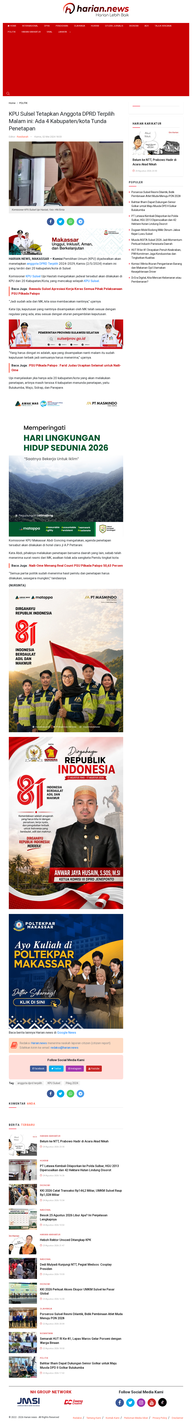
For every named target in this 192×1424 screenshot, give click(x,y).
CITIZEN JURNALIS (114, 26)
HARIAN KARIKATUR (31, 32)
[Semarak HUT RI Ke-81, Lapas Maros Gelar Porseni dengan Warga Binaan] (23, 1342)
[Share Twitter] (60, 221)
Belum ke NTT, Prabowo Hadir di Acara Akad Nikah (74, 1141)
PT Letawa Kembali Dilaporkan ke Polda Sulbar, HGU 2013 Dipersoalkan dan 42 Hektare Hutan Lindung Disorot (154, 219)
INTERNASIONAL (30, 26)
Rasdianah (22, 136)
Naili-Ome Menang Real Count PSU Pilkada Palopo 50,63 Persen (76, 565)
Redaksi (77, 1417)
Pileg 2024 (72, 1083)
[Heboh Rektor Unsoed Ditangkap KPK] (23, 1243)
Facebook (39, 1068)
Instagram (75, 1068)
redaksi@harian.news (64, 1047)
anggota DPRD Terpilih (42, 263)
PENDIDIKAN (62, 26)
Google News (66, 1032)
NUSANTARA (46, 1333)
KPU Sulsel (33, 276)
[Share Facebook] (51, 221)
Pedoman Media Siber (136, 1417)
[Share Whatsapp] (70, 221)
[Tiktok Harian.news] (162, 1402)
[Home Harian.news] (96, 9)
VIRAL (49, 32)
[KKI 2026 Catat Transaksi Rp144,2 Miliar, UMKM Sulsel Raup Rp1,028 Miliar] (23, 1194)
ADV (147, 26)
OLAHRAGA (79, 26)
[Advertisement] (96, 63)
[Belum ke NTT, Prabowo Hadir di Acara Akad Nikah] (23, 1145)
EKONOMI (134, 26)
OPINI (47, 26)
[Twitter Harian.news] (130, 1402)
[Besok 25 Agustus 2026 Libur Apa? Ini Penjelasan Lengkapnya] (23, 1219)
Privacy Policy (160, 1417)
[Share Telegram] (80, 221)
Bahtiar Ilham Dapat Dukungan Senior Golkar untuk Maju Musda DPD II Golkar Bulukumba (154, 206)
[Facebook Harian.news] (120, 1402)
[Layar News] (28, 1402)
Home (13, 26)
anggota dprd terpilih (29, 1083)
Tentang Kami (93, 1417)
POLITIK (12, 32)
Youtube (94, 1068)
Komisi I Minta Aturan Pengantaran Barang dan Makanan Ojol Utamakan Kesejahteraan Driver (156, 267)
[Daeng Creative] (73, 1402)
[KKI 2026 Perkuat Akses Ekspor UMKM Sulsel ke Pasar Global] (23, 1293)
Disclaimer (177, 1417)
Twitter (57, 1068)
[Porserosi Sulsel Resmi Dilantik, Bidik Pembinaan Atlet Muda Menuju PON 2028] (23, 1317)
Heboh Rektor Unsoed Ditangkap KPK (65, 1240)
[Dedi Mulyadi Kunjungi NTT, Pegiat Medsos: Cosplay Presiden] (23, 1268)
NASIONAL (45, 1210)
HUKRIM (95, 26)
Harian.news (39, 1043)
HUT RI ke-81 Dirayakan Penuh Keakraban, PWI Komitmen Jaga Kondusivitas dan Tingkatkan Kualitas (156, 253)
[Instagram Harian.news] (141, 1402)
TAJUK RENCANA (163, 26)
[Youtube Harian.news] (152, 1402)
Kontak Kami (112, 1417)
